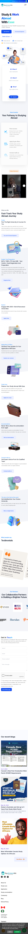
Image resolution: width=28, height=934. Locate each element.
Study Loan (4, 886)
